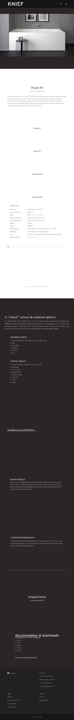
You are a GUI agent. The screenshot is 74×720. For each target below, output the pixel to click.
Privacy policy (11, 703)
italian (18, 650)
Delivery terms (43, 700)
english (18, 640)
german (18, 645)
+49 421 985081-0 (46, 683)
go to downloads (32, 237)
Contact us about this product (26, 657)
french (18, 643)
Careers (41, 697)
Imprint (9, 697)
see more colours (37, 215)
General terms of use (14, 700)
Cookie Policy (11, 707)
